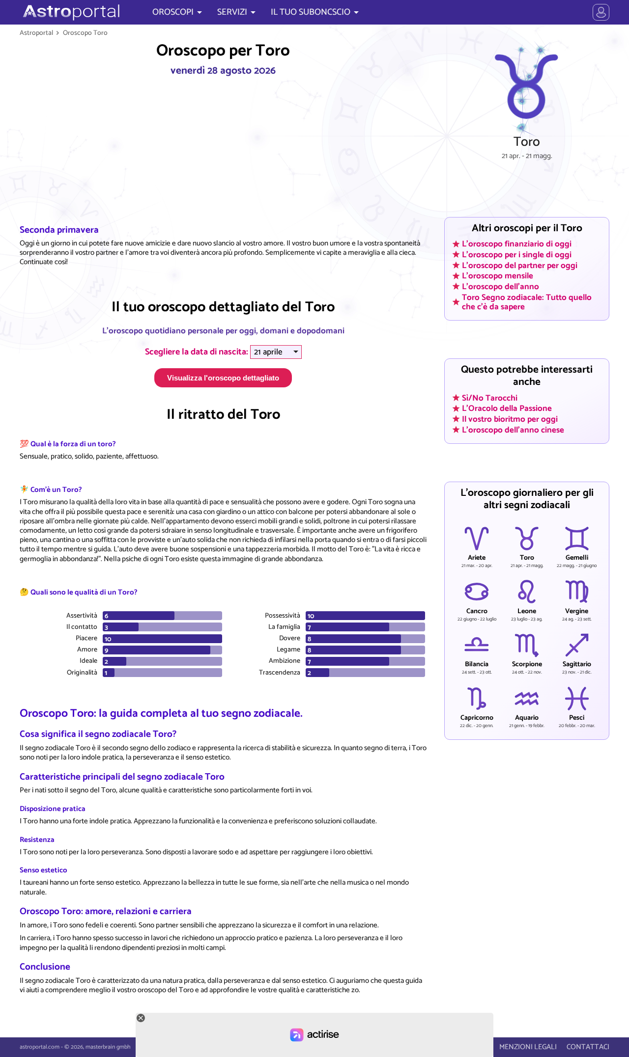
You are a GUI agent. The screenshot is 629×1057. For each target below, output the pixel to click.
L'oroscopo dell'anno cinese (513, 429)
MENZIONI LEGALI (528, 1047)
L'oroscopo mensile (497, 276)
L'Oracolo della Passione (507, 408)
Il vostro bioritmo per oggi (510, 419)
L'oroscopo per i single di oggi (517, 254)
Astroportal (36, 32)
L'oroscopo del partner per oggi (519, 265)
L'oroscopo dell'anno (500, 286)
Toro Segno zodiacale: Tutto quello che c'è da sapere (527, 302)
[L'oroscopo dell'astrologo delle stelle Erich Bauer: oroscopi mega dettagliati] (70, 12)
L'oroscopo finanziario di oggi (517, 244)
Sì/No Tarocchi (489, 397)
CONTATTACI (588, 1047)
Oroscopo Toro (85, 32)
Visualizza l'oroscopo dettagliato (223, 378)
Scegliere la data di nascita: (197, 352)
